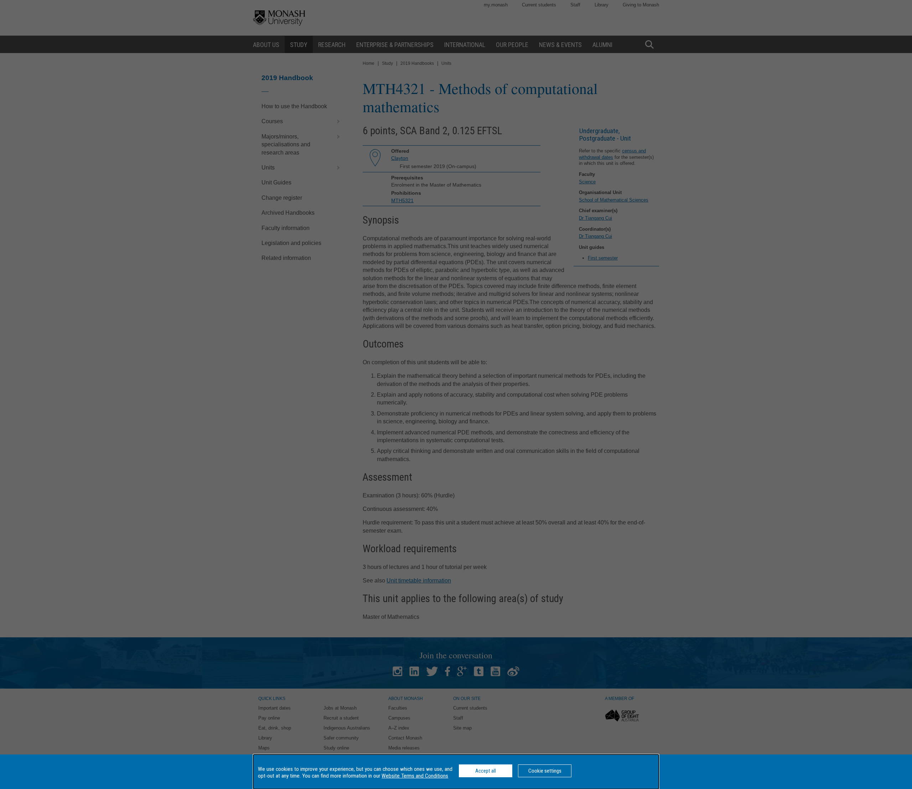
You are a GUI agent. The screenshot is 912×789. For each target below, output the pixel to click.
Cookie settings (544, 771)
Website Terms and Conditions (415, 776)
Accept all (485, 771)
